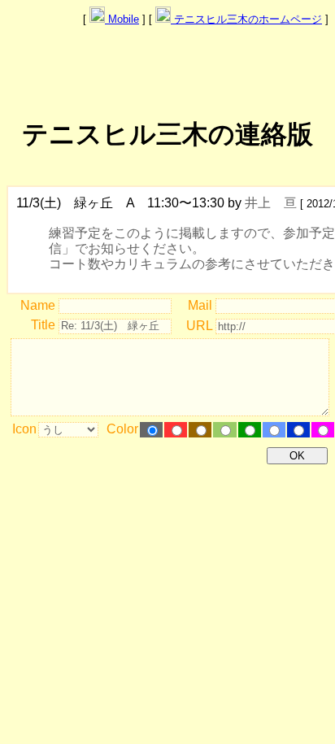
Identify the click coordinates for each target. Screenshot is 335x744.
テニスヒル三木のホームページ (246, 19)
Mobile (122, 19)
